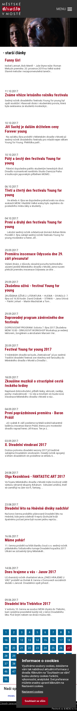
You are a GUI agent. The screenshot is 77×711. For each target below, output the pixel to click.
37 (5, 663)
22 (29, 647)
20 (13, 647)
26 (60, 647)
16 (53, 640)
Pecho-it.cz (57, 708)
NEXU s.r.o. (71, 708)
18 (68, 640)
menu (61, 9)
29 (13, 655)
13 (29, 640)
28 (5, 655)
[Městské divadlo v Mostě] (11, 15)
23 (37, 647)
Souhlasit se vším (35, 701)
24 (45, 647)
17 (60, 640)
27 (68, 647)
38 (13, 663)
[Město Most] (11, 698)
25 (53, 647)
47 (13, 671)
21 (21, 647)
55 (5, 679)
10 (5, 640)
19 (5, 647)
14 (37, 640)
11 (13, 640)
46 (5, 671)
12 (21, 640)
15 (45, 640)
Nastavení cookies (32, 691)
